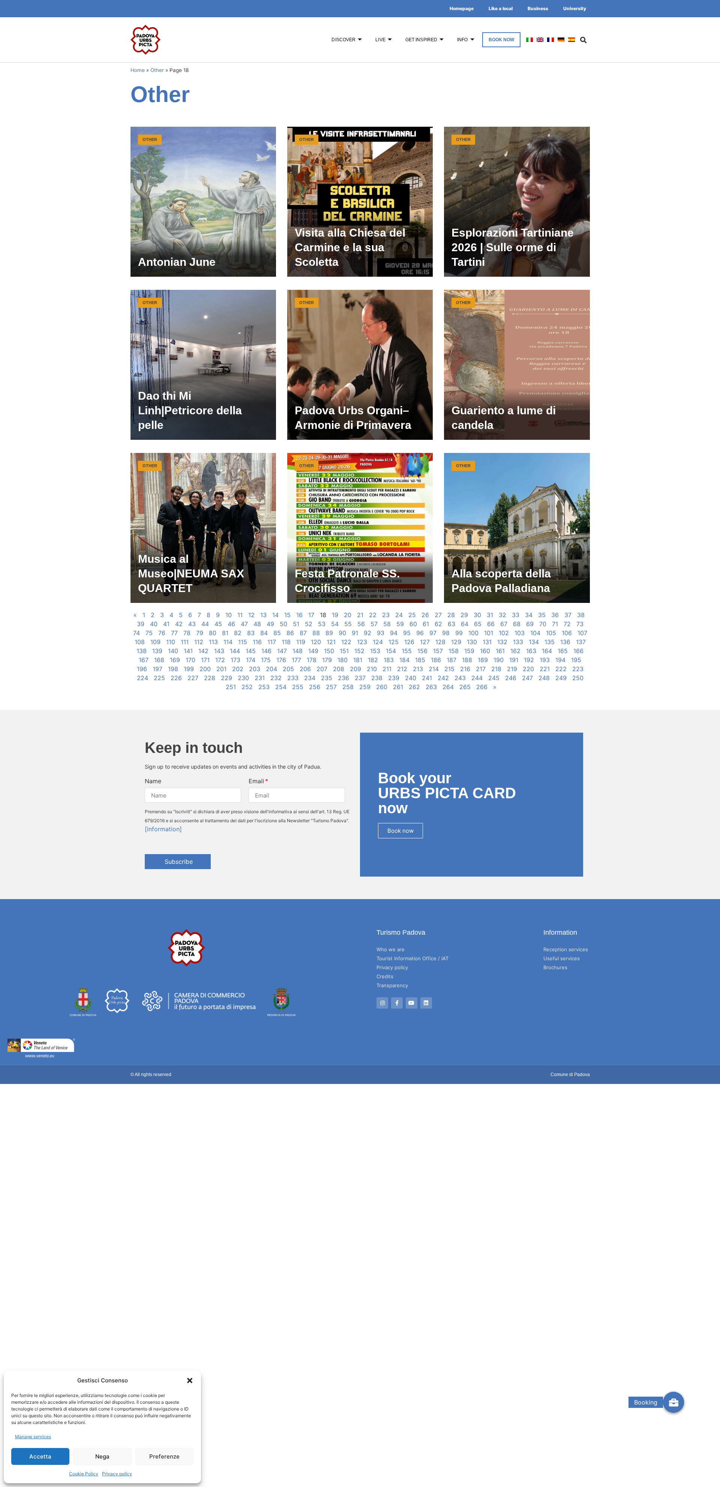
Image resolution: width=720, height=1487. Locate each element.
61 (426, 624)
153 (375, 651)
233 (292, 678)
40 (154, 624)
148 (297, 651)
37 (568, 615)
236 (343, 678)
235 (326, 678)
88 (316, 633)
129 (456, 642)
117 (271, 642)
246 (510, 678)
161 (500, 651)
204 (271, 669)
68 (516, 624)
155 (407, 651)
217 (481, 669)
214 (434, 669)
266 (482, 687)
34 (528, 615)
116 (257, 642)
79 (199, 633)
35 (542, 615)
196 (142, 669)
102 (504, 633)
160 (485, 651)
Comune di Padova (570, 1074)
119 (300, 642)
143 (219, 651)
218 (496, 669)
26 (425, 615)
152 (359, 651)
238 (376, 678)
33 (515, 615)
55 (348, 624)
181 (357, 660)
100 (473, 633)
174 (250, 660)
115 (242, 642)
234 (309, 678)
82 (238, 633)
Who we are (390, 949)
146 (266, 651)
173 (235, 660)
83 (251, 633)
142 (203, 651)
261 (398, 687)
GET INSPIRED (421, 39)
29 (464, 615)
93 (380, 633)
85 (277, 633)
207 (321, 669)
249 (561, 678)
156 (422, 651)
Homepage (462, 8)
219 (512, 669)
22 (372, 615)
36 (555, 615)
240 (410, 678)
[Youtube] (411, 1003)
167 (143, 660)
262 (414, 687)
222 (561, 669)
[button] (190, 1380)
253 (264, 687)
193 (545, 660)
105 (551, 633)
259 (364, 687)
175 (266, 660)
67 (503, 624)
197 (157, 669)
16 (299, 615)
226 (176, 678)
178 (311, 660)
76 (161, 633)
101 (488, 633)
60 (413, 624)
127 (425, 642)
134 (534, 642)
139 (157, 651)
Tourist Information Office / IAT (412, 958)
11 (240, 615)
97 (432, 633)
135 (549, 642)
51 (296, 624)
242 (443, 678)
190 (499, 660)
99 (459, 633)
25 (412, 615)
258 (348, 687)
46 (231, 624)
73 (580, 624)
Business (538, 8)
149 (313, 651)
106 (567, 633)
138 (141, 651)
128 (440, 642)
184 (404, 660)
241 (427, 678)
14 (275, 615)
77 (174, 633)
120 (316, 642)
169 (175, 660)
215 (449, 669)
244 (477, 678)
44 (205, 624)
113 (213, 642)
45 (218, 624)
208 (338, 669)
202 (237, 669)
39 (140, 624)
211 (387, 669)
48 (257, 624)
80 (212, 633)
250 (578, 678)
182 (373, 660)
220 (528, 669)
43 (192, 624)
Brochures (555, 967)
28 (451, 615)
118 (286, 642)
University (574, 8)
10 (228, 615)
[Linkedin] (426, 1003)
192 (529, 660)
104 (535, 633)
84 (264, 633)
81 (225, 633)
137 (581, 642)
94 (394, 633)
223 (578, 669)
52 (308, 624)
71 (555, 624)
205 (288, 669)
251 (231, 687)
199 (189, 669)
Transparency (392, 985)
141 (188, 651)
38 (581, 615)
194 (560, 660)
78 (186, 633)
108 (140, 642)
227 (193, 678)
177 (296, 660)
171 (205, 660)
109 (155, 642)
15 (287, 615)
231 (260, 678)
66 (491, 624)
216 (465, 669)
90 (342, 633)
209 (355, 669)
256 (314, 687)
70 (542, 624)
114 (228, 642)
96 (420, 633)
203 (254, 669)
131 (487, 642)
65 (478, 624)
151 (344, 651)
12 (251, 615)
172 (220, 660)
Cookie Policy (83, 1474)
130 (472, 642)
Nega (102, 1456)
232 (276, 678)
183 (389, 660)
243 (460, 678)
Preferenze (164, 1456)
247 (527, 678)
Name (153, 781)
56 (361, 624)
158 (453, 651)
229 (226, 678)
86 (290, 633)
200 (205, 669)
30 (477, 615)
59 (400, 624)
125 (393, 642)
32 (502, 615)
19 (335, 615)
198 (173, 669)
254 (280, 687)
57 (374, 624)
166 (578, 651)
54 (335, 624)
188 (467, 660)
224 (142, 678)
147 (282, 651)
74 (136, 633)
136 (565, 642)
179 (327, 660)
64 (464, 624)
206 (305, 669)
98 (446, 633)
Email (256, 781)
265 (465, 687)
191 (513, 660)
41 (166, 624)
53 (322, 624)
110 (170, 642)
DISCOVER (344, 39)
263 (431, 687)
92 (367, 633)
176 (281, 660)
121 (331, 642)
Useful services (561, 958)
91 (355, 633)
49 (270, 624)
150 (329, 651)
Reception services (565, 949)
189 (483, 660)
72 (567, 624)
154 (391, 651)
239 (393, 678)
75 (149, 633)
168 (159, 660)
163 (531, 651)
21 (360, 615)
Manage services (33, 1436)
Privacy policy (117, 1474)
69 (530, 624)
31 (490, 615)
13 (263, 615)
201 (221, 669)
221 (545, 669)
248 (544, 678)
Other (157, 70)
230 (243, 678)
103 (519, 633)
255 (297, 687)
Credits (384, 976)
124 (378, 642)
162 (515, 651)
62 (438, 624)
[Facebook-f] (397, 1003)
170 (190, 660)
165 (563, 651)
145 (251, 651)
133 (518, 642)
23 (386, 615)
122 (346, 642)
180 (343, 660)
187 (451, 660)
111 (185, 642)
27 (438, 615)
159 (469, 651)
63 (451, 624)
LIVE (380, 39)
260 (381, 687)
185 (420, 660)
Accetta (40, 1456)
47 (244, 624)
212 (402, 669)
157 (438, 651)
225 (159, 678)
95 (407, 633)
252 (247, 687)
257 (331, 687)
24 (399, 615)
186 (436, 660)
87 (303, 633)
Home (137, 70)
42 (179, 624)
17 (311, 615)
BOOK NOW (501, 39)
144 (235, 651)
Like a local (501, 8)
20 (347, 615)
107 (582, 633)
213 (418, 669)
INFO (462, 39)
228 (209, 678)
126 (409, 642)
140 (173, 651)
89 (329, 633)
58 (387, 624)
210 (372, 669)
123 (362, 642)
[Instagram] (382, 1003)
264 (448, 687)
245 (494, 678)
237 (360, 678)
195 (576, 660)
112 (198, 642)
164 (547, 651)
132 (502, 642)
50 (283, 624)
